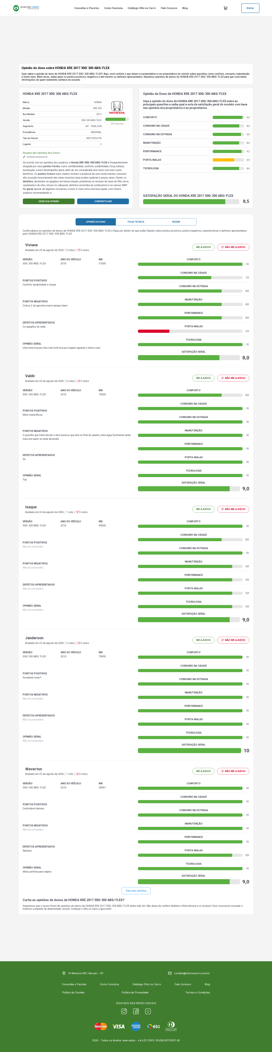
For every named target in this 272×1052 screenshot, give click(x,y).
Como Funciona (113, 8)
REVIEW (176, 222)
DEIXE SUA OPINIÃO (49, 201)
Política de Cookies (73, 992)
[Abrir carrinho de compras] (225, 8)
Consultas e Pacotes (86, 8)
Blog (185, 8)
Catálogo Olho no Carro (142, 8)
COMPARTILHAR (103, 201)
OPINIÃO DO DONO (95, 222)
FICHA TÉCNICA (136, 222)
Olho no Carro (90, 908)
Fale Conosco (169, 8)
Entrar (250, 8)
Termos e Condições (197, 992)
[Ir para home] (26, 8)
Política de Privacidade (135, 992)
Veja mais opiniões (136, 890)
